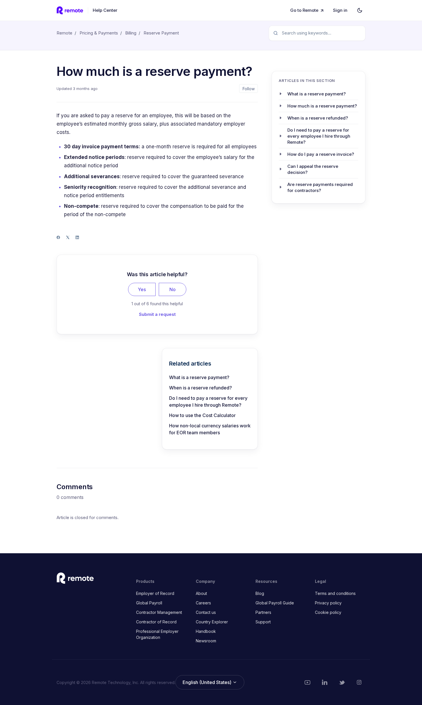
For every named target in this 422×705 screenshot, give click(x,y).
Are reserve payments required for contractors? (320, 187)
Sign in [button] (340, 10)
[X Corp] (67, 237)
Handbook (206, 631)
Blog (259, 593)
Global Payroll (149, 602)
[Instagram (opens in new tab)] (359, 682)
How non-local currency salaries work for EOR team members (210, 429)
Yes (142, 289)
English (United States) (208, 682)
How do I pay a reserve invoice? (320, 154)
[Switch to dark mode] (359, 10)
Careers (203, 602)
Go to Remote (304, 10)
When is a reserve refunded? (200, 388)
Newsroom (206, 640)
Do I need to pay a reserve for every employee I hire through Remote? (208, 401)
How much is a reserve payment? (322, 105)
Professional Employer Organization (157, 634)
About (201, 593)
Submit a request (157, 314)
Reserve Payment (161, 33)
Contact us (206, 612)
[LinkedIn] (77, 237)
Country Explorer (212, 621)
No (172, 289)
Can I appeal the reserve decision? (312, 169)
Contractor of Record (156, 621)
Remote (64, 33)
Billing (130, 33)
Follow (249, 88)
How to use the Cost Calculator (202, 415)
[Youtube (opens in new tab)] (307, 682)
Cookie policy (328, 612)
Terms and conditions (335, 593)
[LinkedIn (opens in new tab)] (324, 682)
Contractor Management (159, 612)
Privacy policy (328, 602)
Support (263, 621)
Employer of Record (155, 593)
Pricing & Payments (99, 33)
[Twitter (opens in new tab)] (342, 682)
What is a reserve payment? (199, 377)
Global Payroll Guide (274, 602)
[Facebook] (58, 237)
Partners (263, 612)
